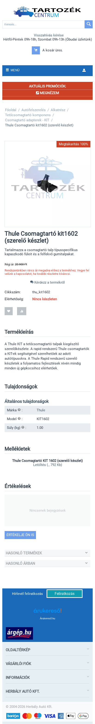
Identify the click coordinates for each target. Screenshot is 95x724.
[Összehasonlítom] (21, 311)
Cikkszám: (13, 292)
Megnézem (49, 93)
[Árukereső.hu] (47, 612)
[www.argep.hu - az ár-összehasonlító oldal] (19, 633)
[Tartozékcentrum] (47, 12)
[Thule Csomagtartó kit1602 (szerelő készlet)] (48, 184)
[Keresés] (89, 24)
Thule (41, 410)
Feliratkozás (64, 593)
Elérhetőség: (14, 299)
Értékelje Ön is (20, 535)
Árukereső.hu (47, 618)
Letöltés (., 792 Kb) (47, 465)
